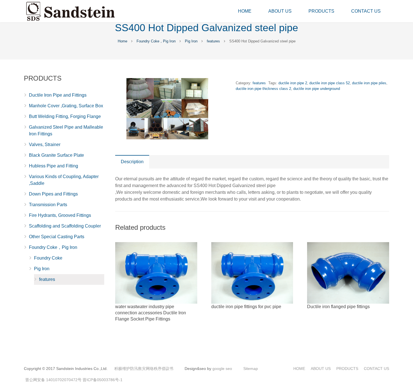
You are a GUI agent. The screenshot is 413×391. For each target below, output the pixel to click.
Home (122, 41)
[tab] (132, 162)
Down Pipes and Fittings (53, 194)
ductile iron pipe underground (316, 89)
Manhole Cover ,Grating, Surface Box (66, 105)
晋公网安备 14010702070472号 (53, 380)
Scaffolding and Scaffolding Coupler (65, 226)
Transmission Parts (48, 204)
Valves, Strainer (44, 144)
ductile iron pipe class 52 (329, 83)
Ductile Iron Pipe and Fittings (58, 95)
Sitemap (250, 368)
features (213, 41)
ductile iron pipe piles (369, 83)
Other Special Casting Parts (56, 236)
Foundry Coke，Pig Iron (156, 41)
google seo (222, 368)
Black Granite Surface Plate (56, 155)
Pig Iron (191, 41)
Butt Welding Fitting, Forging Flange (65, 116)
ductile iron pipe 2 (292, 83)
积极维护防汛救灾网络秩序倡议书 (143, 368)
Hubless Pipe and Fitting (53, 165)
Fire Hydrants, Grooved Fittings (60, 215)
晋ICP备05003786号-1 (102, 380)
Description (132, 161)
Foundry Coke (48, 258)
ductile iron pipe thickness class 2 (263, 89)
